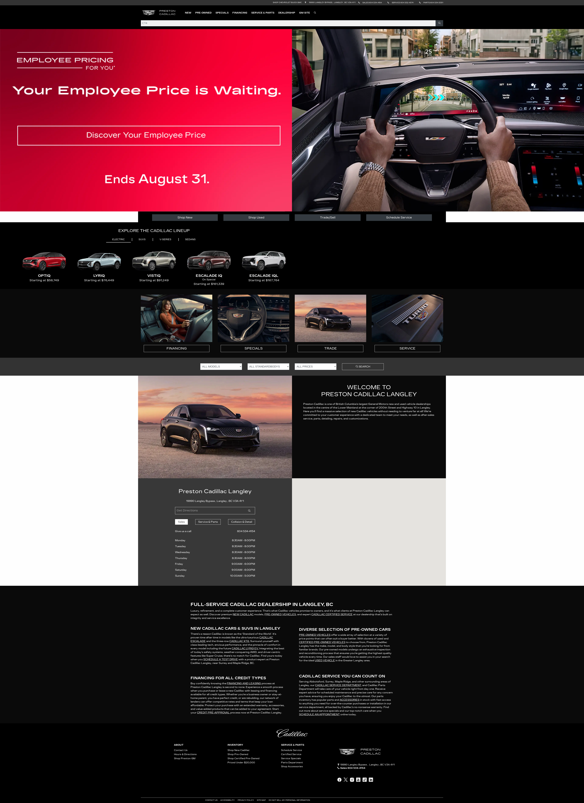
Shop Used (256, 217)
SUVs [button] (142, 239)
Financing (177, 348)
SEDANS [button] (190, 239)
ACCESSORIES (349, 699)
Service (407, 348)
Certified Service (291, 754)
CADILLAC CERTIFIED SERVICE (332, 614)
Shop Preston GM (184, 758)
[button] (188, 12)
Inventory (235, 745)
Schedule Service (399, 217)
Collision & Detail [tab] (241, 521)
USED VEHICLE (325, 660)
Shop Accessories (292, 766)
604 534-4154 (246, 531)
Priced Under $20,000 (241, 762)
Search (364, 366)
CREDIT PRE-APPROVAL (213, 712)
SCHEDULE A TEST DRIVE (220, 659)
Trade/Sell (327, 217)
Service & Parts (292, 745)
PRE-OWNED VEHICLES (314, 634)
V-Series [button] (165, 239)
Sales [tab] (181, 521)
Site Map (261, 800)
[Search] (439, 23)
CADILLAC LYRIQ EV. (245, 648)
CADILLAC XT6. (239, 641)
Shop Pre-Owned (238, 754)
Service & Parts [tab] (208, 521)
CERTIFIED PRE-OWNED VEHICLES (322, 642)
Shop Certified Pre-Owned (243, 758)
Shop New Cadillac (239, 750)
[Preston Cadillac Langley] (159, 12)
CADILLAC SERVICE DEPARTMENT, (338, 685)
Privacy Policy (246, 800)
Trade (330, 348)
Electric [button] (118, 239)
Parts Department (292, 762)
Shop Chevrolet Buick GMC (287, 2)
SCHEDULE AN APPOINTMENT (319, 714)
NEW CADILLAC (243, 614)
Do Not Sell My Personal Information (289, 800)
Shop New (185, 217)
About (178, 745)
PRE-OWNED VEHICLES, (280, 614)
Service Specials (291, 758)
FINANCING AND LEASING (244, 683)
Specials (254, 348)
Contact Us (181, 750)
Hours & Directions (185, 754)
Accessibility (227, 800)
